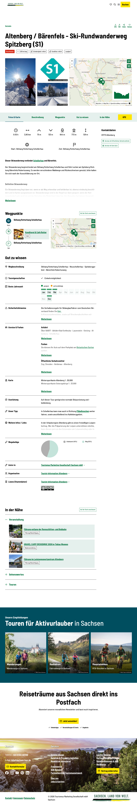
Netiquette (101, 764)
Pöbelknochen (83, 411)
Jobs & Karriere (57, 781)
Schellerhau (38, 160)
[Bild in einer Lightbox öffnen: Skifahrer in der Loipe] (20, 82)
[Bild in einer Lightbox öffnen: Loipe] (52, 94)
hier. (59, 311)
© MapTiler (105, 103)
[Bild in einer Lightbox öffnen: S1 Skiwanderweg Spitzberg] (52, 69)
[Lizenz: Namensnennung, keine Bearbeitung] (47, 489)
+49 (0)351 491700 (20, 754)
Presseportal (56, 766)
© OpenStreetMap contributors (118, 103)
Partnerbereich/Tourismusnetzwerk (66, 773)
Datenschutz (29, 798)
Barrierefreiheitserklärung (108, 758)
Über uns (54, 778)
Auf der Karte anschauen (87, 213)
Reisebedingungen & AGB (107, 761)
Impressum (18, 798)
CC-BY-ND (33, 104)
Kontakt (8, 798)
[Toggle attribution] (129, 103)
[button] (131, 801)
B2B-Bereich (56, 769)
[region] (100, 82)
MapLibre (98, 103)
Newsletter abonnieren (61, 761)
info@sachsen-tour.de (21, 760)
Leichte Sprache (103, 754)
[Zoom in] (72, 60)
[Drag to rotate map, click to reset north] (72, 67)
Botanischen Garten (85, 347)
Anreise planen (57, 754)
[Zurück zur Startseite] (15, 4)
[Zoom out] (72, 64)
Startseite (8, 26)
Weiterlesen (10, 200)
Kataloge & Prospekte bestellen (64, 758)
